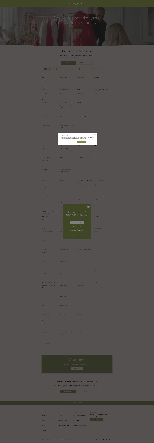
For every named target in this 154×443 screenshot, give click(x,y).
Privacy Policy (84, 138)
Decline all (94, 134)
